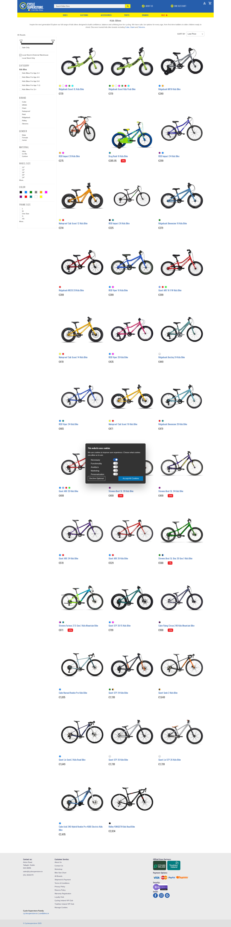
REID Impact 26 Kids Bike (119, 223)
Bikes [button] (65, 15)
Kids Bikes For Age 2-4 (30, 73)
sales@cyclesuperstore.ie (33, 871)
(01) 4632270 (28, 875)
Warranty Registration (63, 893)
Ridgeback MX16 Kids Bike (169, 89)
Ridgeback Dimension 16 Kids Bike (172, 223)
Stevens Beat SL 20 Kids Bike (121, 491)
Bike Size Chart (60, 873)
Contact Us (59, 866)
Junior (24, 140)
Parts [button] (126, 15)
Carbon (25, 156)
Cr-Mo (24, 154)
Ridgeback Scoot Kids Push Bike (122, 89)
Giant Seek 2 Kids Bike (168, 692)
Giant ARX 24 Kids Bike (68, 558)
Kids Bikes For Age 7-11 (31, 85)
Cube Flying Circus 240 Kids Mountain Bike (176, 625)
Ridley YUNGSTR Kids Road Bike (122, 826)
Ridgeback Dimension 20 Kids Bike (172, 424)
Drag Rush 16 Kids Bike (118, 156)
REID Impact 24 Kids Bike (168, 156)
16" (23, 172)
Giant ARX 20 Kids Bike (68, 491)
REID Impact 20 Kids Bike (69, 156)
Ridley (24, 121)
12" (23, 167)
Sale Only (25, 47)
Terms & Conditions (62, 883)
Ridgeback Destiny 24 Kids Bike (171, 357)
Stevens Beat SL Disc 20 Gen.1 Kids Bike (175, 558)
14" (23, 170)
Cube (127, 27)
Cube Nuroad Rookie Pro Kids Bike (73, 692)
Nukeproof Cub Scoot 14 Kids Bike (73, 357)
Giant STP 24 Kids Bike (118, 692)
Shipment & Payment (63, 880)
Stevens (141, 27)
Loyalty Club (59, 897)
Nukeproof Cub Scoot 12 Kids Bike (73, 223)
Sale (164, 15)
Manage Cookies (61, 907)
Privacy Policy (60, 887)
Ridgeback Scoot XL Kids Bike (71, 89)
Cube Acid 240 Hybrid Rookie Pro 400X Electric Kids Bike (81, 828)
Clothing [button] (84, 15)
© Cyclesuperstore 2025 (32, 923)
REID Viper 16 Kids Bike (118, 290)
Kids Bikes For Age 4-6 (30, 77)
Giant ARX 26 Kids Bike (118, 558)
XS (23, 219)
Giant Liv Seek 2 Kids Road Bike (72, 759)
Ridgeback (26, 117)
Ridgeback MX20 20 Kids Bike (71, 290)
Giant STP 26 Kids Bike (118, 759)
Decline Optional (96, 478)
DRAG (24, 105)
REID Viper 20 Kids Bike (118, 357)
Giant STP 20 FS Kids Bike (120, 625)
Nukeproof (26, 111)
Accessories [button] (106, 15)
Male (24, 135)
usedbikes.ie (44, 913)
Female (25, 138)
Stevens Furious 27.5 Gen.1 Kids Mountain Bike (78, 625)
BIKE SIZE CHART (180, 6)
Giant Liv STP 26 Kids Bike (169, 759)
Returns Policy (60, 890)
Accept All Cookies (131, 478)
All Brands (58, 876)
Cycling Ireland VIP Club (64, 900)
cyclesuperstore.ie (30, 913)
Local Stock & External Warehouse (35, 55)
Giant (132, 27)
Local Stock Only (28, 58)
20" (23, 175)
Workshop (58, 869)
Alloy (24, 151)
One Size (25, 214)
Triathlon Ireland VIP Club (64, 904)
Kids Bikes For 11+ (29, 89)
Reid (24, 114)
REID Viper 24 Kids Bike (68, 424)
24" (23, 177)
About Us (149, 6)
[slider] (21, 44)
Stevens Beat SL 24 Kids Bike (170, 491)
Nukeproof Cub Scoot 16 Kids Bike (123, 424)
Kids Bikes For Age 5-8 (30, 81)
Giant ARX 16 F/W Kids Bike (170, 290)
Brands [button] (145, 15)
